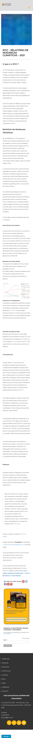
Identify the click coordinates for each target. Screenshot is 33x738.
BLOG (4, 679)
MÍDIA (4, 683)
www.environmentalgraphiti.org (13, 544)
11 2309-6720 (5, 715)
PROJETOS (5, 667)
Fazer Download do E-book (17, 619)
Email (5, 640)
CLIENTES (5, 675)
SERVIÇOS (5, 663)
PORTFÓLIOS (6, 671)
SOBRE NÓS (6, 659)
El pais (17, 524)
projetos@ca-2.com (7, 717)
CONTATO (5, 691)
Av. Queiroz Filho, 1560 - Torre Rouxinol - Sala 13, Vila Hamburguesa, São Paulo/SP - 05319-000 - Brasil (16, 705)
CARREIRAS (5, 687)
